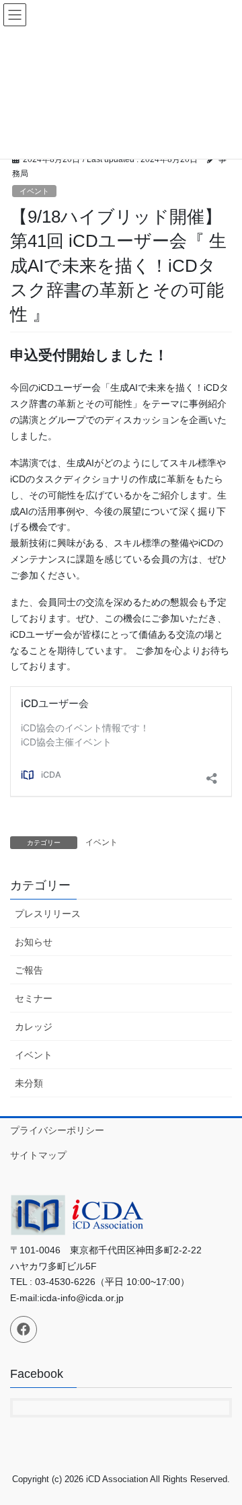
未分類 (29, 1083)
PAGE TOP (222, 1448)
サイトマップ (38, 1155)
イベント (34, 191)
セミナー (33, 998)
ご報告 (29, 970)
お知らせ (33, 942)
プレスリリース (48, 913)
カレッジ (33, 1026)
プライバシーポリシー (57, 1130)
